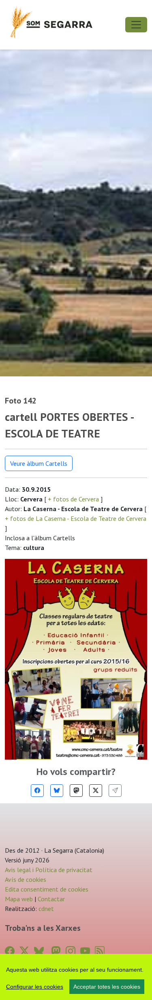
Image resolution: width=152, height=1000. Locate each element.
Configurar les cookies (34, 986)
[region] (76, 977)
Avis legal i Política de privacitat (48, 870)
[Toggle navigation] (136, 24)
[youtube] (85, 951)
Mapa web (19, 899)
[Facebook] (37, 790)
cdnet (45, 908)
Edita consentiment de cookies (46, 889)
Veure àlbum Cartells (38, 463)
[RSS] (100, 951)
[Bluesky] (56, 790)
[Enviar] (115, 790)
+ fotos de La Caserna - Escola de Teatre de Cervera (75, 518)
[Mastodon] (76, 790)
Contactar (51, 899)
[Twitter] (95, 790)
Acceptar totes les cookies (106, 986)
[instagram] (70, 951)
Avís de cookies (25, 879)
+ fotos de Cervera (73, 499)
